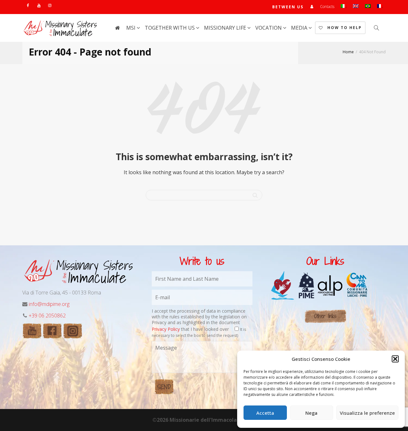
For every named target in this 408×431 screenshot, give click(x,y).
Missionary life (225, 27)
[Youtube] (38, 5)
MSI (131, 27)
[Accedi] (312, 6)
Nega (311, 413)
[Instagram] (49, 5)
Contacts (327, 6)
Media (300, 27)
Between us (287, 7)
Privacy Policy (166, 329)
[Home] (117, 28)
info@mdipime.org (49, 304)
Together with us (170, 27)
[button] (395, 359)
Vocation (269, 27)
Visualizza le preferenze (367, 413)
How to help (344, 27)
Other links (325, 316)
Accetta (265, 413)
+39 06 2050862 (47, 315)
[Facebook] (28, 5)
